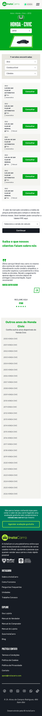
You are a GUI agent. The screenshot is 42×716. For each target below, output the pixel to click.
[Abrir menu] (38, 4)
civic (24, 13)
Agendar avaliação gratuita (21, 524)
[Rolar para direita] (37, 290)
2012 (29, 13)
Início (12, 13)
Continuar (21, 230)
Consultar (30, 91)
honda (18, 13)
